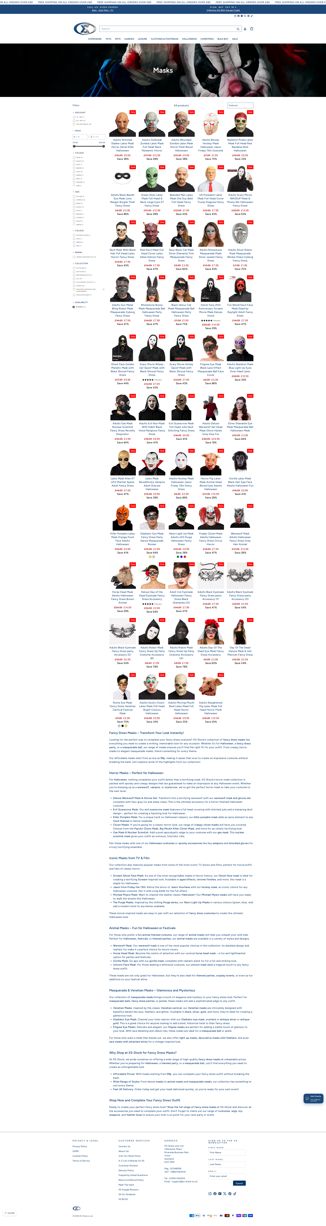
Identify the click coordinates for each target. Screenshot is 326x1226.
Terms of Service (81, 1160)
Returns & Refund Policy (131, 1180)
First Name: (216, 1148)
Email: (212, 1171)
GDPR (76, 1151)
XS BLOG (123, 1199)
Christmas (207, 39)
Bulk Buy (223, 39)
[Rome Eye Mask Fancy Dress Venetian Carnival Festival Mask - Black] (122, 726)
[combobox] (170, 29)
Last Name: (216, 1159)
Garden (129, 39)
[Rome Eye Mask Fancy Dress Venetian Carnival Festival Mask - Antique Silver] (119, 726)
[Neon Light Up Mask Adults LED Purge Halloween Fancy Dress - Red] (185, 557)
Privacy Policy (80, 1146)
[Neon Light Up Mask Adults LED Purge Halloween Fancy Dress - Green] (178, 557)
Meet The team (126, 1185)
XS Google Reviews (129, 1189)
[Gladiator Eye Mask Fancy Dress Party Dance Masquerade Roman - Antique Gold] (150, 557)
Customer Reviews (128, 1165)
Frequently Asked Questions (133, 1175)
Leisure (142, 39)
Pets (118, 39)
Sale (235, 39)
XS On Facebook (127, 1194)
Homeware (95, 39)
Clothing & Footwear (164, 39)
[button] (211, 320)
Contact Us (124, 1146)
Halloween (189, 39)
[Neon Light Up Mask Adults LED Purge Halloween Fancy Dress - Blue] (181, 557)
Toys (108, 39)
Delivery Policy (126, 1170)
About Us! (124, 1151)
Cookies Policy (80, 1156)
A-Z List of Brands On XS (131, 1160)
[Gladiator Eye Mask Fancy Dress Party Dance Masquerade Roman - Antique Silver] (153, 557)
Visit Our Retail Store (130, 1156)
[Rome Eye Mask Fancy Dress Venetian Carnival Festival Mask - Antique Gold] (126, 726)
